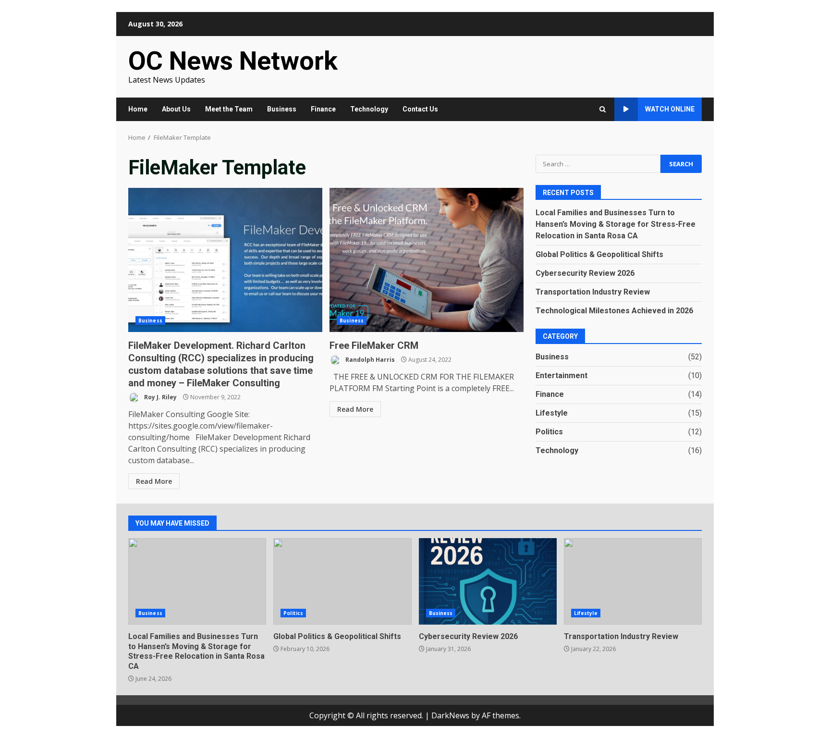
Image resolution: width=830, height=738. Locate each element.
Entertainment (561, 375)
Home (137, 109)
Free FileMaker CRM (427, 260)
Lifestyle (552, 413)
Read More (154, 481)
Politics (549, 431)
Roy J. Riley (160, 397)
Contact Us (420, 109)
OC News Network (233, 61)
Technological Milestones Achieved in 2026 (614, 310)
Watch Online (670, 109)
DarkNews (450, 715)
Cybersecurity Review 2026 (585, 273)
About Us (176, 109)
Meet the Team (229, 109)
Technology (369, 109)
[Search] (602, 109)
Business (281, 109)
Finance (323, 109)
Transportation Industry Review (593, 291)
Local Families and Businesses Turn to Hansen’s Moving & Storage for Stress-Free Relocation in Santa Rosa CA (616, 224)
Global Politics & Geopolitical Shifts (599, 254)
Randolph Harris (369, 360)
